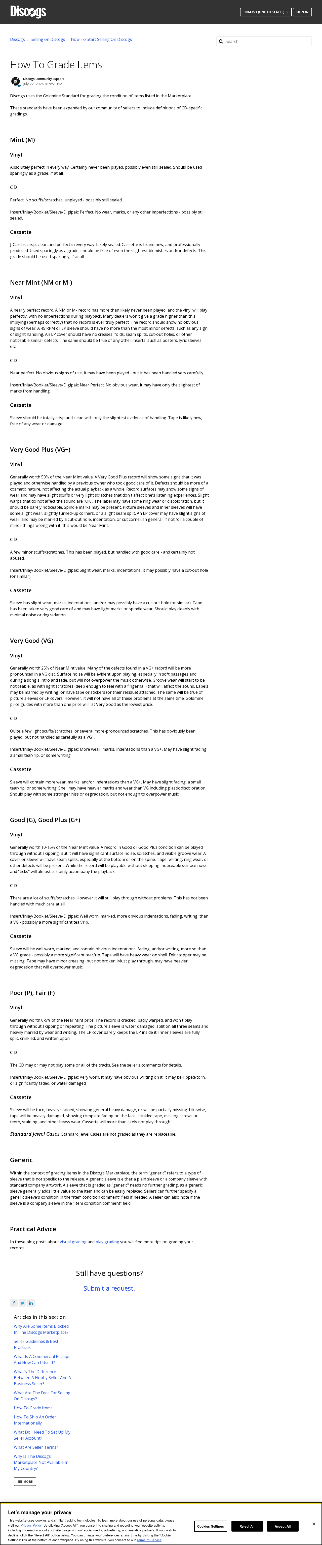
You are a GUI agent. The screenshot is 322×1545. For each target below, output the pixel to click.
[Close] (313, 1524)
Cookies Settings (210, 1526)
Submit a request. (109, 1288)
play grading (107, 1242)
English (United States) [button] (264, 12)
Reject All (247, 1526)
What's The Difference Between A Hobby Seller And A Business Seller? (42, 1377)
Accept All (283, 1526)
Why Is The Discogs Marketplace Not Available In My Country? (41, 1462)
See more (25, 1481)
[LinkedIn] (31, 1303)
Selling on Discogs (48, 39)
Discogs (17, 39)
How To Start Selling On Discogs (101, 39)
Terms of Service (149, 1539)
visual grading (73, 1242)
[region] (161, 1523)
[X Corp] (22, 1303)
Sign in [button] (302, 12)
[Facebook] (14, 1303)
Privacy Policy (31, 1525)
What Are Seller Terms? (36, 1447)
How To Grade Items (33, 1408)
